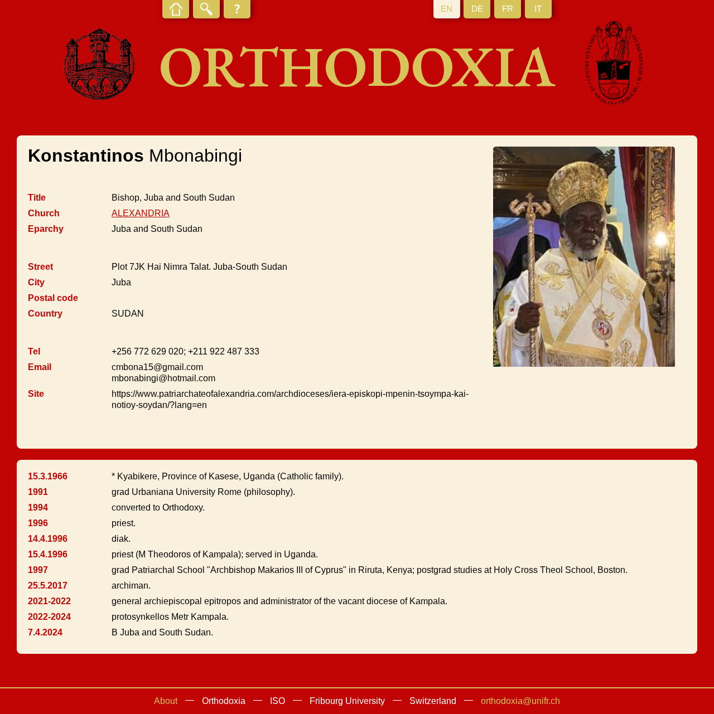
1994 (38, 507)
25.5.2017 (47, 585)
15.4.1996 (47, 554)
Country (45, 313)
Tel (34, 351)
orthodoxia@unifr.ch (520, 701)
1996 (38, 523)
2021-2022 (49, 601)
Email (39, 367)
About (165, 701)
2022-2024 (49, 616)
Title (37, 197)
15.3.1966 (47, 476)
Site (36, 394)
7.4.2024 (45, 632)
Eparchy (46, 229)
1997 (38, 570)
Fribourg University (347, 701)
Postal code (53, 298)
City (36, 282)
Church (44, 213)
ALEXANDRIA (141, 213)
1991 (38, 492)
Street (40, 266)
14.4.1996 (47, 538)
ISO (277, 701)
